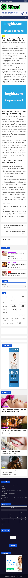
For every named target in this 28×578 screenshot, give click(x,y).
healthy (22, 306)
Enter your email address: (14, 541)
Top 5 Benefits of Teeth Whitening (17, 273)
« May (2, 526)
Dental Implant (23, 300)
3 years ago (11, 267)
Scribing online (23, 318)
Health (3, 467)
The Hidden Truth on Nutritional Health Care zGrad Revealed (14, 232)
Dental (3, 448)
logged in (10, 242)
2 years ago (11, 258)
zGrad (16, 549)
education (13, 303)
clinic (4, 300)
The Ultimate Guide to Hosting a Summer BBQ (11, 490)
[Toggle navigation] (2, 17)
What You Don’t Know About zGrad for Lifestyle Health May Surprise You (14, 226)
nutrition (22, 316)
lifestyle (13, 309)
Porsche (16, 318)
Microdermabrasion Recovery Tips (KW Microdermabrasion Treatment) (17, 255)
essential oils (23, 303)
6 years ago (5, 42)
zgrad (19, 323)
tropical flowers (12, 323)
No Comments (22, 42)
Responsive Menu (25, 1)
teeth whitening (5, 323)
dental (16, 300)
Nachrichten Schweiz (6, 316)
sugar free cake (13, 320)
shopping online (5, 320)
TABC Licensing (22, 320)
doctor (5, 303)
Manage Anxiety (22, 309)
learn (4, 309)
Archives (4, 284)
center (23, 297)
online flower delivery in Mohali (8, 318)
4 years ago (5, 474)
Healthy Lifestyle (11, 252)
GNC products (5, 306)
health (5, 219)
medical (5, 313)
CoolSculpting (10, 300)
